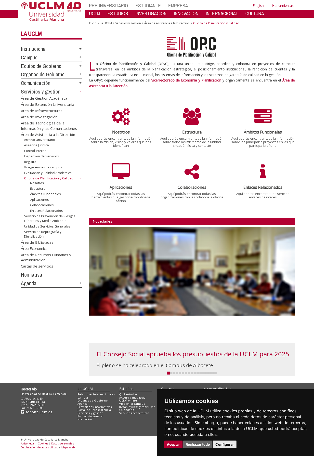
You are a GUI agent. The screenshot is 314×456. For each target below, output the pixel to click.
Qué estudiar (128, 394)
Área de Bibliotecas (37, 242)
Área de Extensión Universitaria (47, 104)
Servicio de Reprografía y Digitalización (43, 233)
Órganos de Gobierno (43, 74)
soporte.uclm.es (38, 412)
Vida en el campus (132, 403)
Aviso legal (28, 443)
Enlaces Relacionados (46, 210)
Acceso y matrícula (132, 397)
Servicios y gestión (40, 91)
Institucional (34, 49)
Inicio (92, 23)
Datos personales (62, 443)
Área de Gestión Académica (44, 97)
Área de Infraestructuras (42, 110)
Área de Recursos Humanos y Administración (46, 257)
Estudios (126, 388)
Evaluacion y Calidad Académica (48, 173)
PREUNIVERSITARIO (108, 5)
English (258, 5)
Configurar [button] (224, 444)
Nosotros (37, 183)
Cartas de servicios (37, 266)
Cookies (43, 443)
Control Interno (35, 150)
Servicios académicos (134, 413)
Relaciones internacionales (96, 394)
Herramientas (283, 5)
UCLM (94, 13)
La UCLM (31, 34)
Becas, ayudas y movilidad (137, 407)
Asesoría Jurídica (36, 145)
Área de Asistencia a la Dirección (48, 134)
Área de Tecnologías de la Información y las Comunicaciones (49, 126)
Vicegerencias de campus (43, 167)
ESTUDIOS (117, 13)
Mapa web (68, 447)
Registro (30, 162)
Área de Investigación (39, 116)
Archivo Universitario (39, 139)
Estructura (37, 188)
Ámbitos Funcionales (45, 194)
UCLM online (128, 400)
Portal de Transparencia (94, 410)
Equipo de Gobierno (41, 66)
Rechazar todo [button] (198, 444)
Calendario (126, 410)
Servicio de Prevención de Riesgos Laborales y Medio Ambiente (49, 218)
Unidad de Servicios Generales (47, 226)
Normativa (31, 274)
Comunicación (35, 83)
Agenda (29, 283)
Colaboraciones (42, 205)
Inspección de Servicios (41, 156)
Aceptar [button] (173, 444)
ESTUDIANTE (148, 5)
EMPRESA (178, 5)
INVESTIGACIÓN (151, 13)
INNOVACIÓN (186, 13)
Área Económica (34, 248)
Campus (29, 57)
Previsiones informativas (95, 407)
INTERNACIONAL (222, 13)
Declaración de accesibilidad (39, 447)
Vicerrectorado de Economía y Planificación (186, 80)
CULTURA (254, 13)
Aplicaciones (39, 199)
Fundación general (91, 416)
